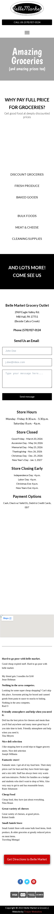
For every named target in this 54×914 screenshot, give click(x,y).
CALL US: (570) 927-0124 (27, 22)
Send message (27, 396)
